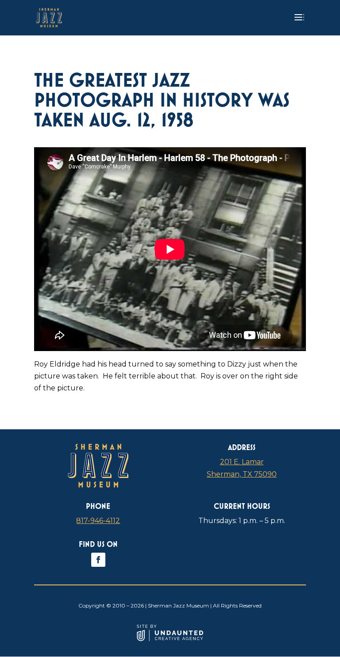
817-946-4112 (98, 520)
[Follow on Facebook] (98, 560)
